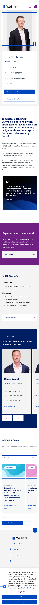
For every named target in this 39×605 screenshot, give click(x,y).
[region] (19, 586)
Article (31, 467)
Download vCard (12, 92)
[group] (13, 489)
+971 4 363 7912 (15, 391)
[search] (35, 6)
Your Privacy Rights (19, 592)
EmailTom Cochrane (17, 78)
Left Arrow (8, 217)
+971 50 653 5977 (15, 73)
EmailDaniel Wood (16, 400)
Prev (7, 418)
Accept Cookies (19, 602)
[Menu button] (30, 7)
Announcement (10, 467)
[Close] (36, 571)
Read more (8, 506)
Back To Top (35, 530)
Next (18, 418)
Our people (10, 109)
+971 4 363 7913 (15, 68)
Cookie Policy (29, 588)
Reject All (19, 597)
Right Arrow (19, 217)
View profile (8, 406)
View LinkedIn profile (13, 99)
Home (3, 109)
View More (11, 523)
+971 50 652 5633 (15, 396)
